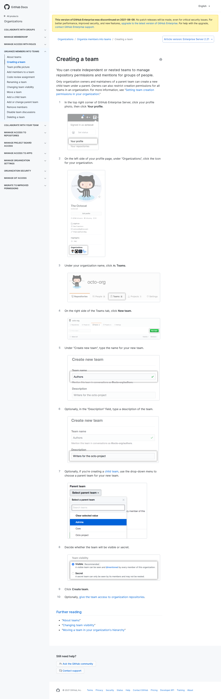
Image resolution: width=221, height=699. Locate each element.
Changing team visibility (20, 86)
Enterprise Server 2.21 (186, 39)
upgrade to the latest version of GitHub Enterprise (149, 23)
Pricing (154, 690)
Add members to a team (20, 71)
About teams (14, 56)
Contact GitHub (140, 690)
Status (120, 690)
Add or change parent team (22, 102)
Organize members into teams (94, 39)
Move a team (14, 92)
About (190, 690)
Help (128, 690)
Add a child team (16, 97)
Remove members (17, 107)
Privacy (99, 690)
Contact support (72, 670)
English (202, 5)
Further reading (68, 612)
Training (181, 690)
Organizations (13, 21)
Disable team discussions (21, 112)
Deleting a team (16, 117)
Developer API (167, 690)
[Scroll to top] (214, 692)
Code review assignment (21, 76)
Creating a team (16, 61)
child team (111, 471)
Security (110, 690)
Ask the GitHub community (78, 663)
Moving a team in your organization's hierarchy (93, 630)
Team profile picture (18, 66)
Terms (90, 690)
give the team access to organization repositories (111, 597)
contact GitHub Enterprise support (74, 26)
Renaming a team (17, 81)
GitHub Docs (19, 7)
